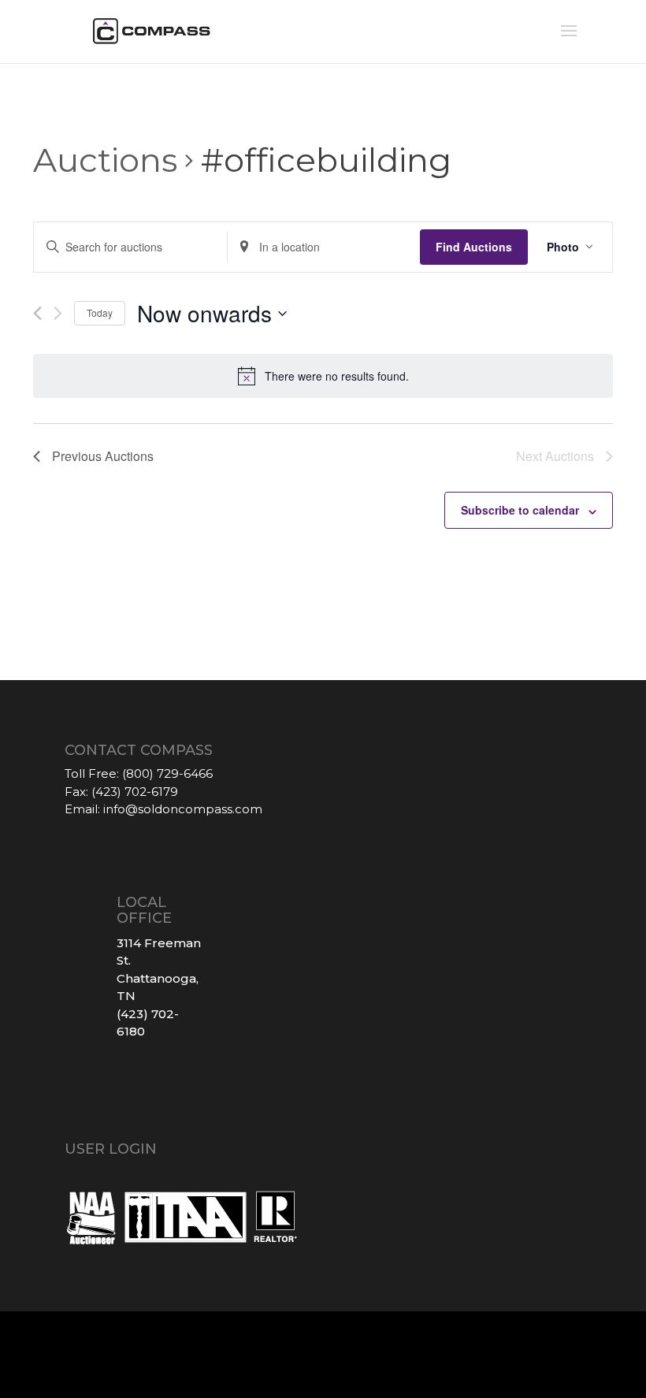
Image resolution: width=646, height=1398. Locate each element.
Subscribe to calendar (520, 510)
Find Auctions (474, 247)
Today (100, 312)
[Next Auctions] (58, 313)
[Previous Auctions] (37, 313)
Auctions (105, 159)
